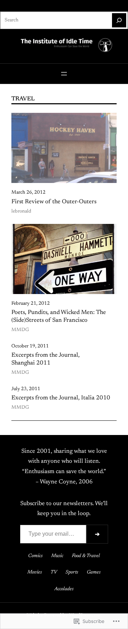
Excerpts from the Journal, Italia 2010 (60, 398)
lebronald (21, 211)
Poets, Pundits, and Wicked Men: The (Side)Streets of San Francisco (58, 316)
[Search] (119, 20)
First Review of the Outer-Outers (53, 202)
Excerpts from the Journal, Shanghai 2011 (45, 359)
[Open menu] (64, 73)
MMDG (20, 329)
